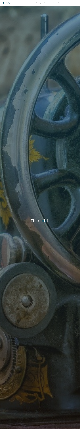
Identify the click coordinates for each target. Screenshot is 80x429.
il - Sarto (6, 3)
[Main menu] (76, 3)
